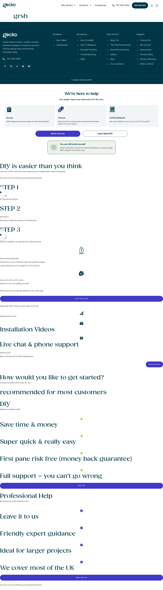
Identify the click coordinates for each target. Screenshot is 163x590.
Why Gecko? (67, 5)
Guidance (83, 5)
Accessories (100, 5)
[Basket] (156, 5)
